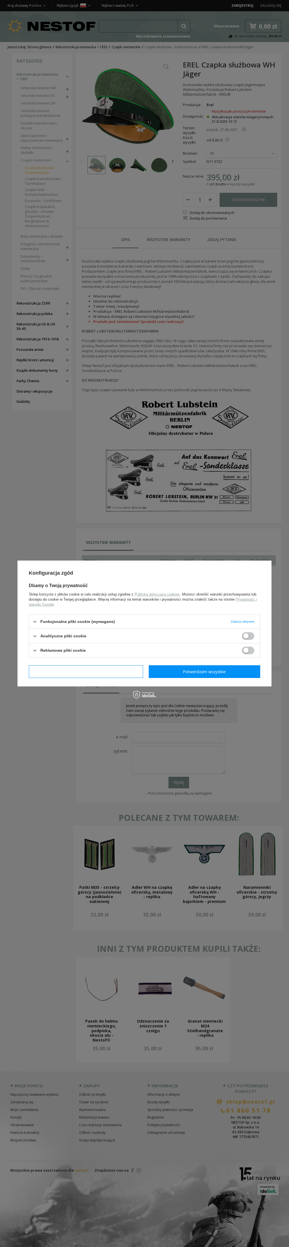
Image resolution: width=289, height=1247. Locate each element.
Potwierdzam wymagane (86, 671)
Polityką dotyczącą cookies (157, 594)
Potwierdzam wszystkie (204, 671)
